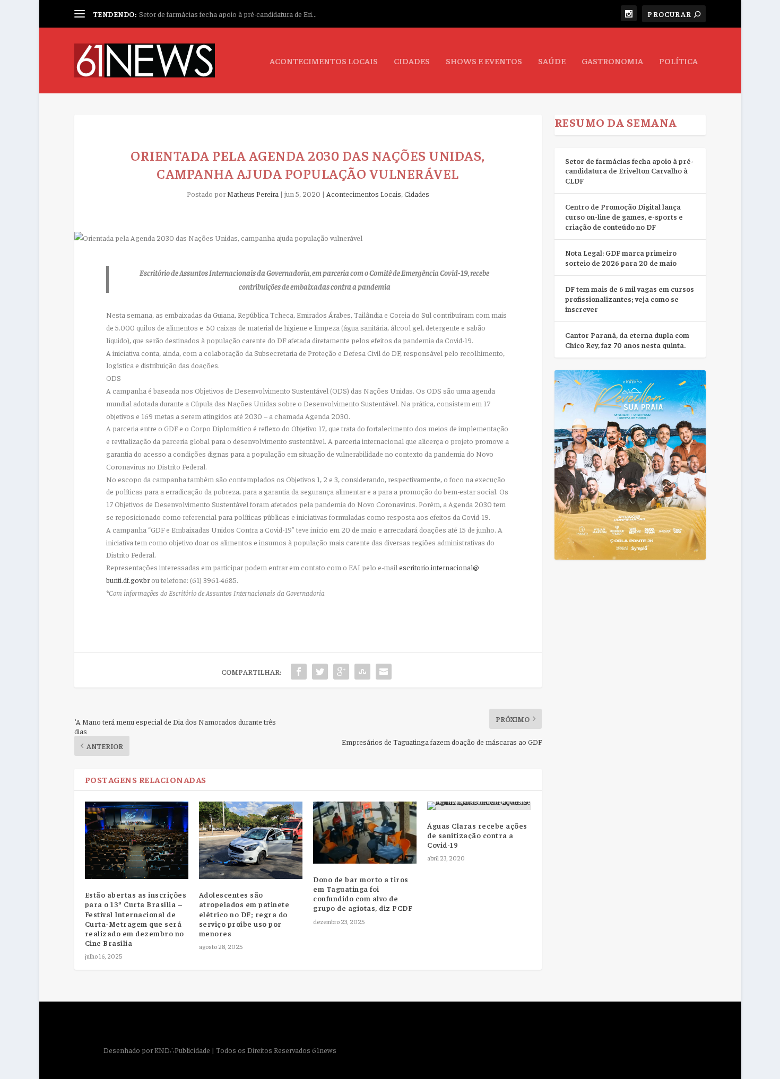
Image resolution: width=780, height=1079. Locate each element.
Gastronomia (612, 61)
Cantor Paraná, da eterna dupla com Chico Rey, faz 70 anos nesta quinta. (627, 340)
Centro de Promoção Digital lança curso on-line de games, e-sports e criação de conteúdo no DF (624, 216)
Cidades (412, 61)
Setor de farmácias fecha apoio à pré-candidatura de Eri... (228, 14)
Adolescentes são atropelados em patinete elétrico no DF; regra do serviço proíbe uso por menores (244, 914)
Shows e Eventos (484, 61)
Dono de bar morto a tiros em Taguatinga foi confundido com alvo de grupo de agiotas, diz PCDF (362, 893)
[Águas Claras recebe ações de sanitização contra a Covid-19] (479, 806)
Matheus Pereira (253, 193)
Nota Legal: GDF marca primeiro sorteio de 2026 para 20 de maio (621, 257)
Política (678, 61)
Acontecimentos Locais (324, 61)
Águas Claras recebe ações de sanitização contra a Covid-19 (477, 835)
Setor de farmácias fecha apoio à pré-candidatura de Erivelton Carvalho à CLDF (629, 170)
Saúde (552, 61)
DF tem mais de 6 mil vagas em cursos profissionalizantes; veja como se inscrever (629, 298)
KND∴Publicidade (182, 1050)
